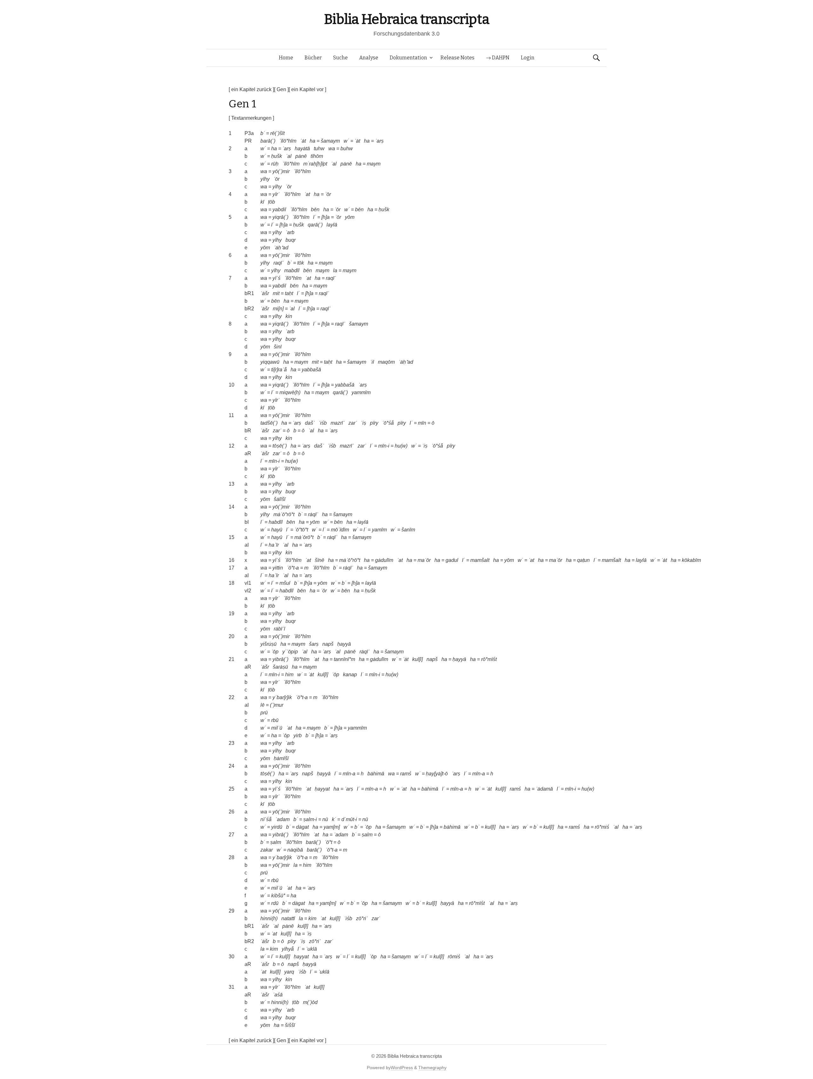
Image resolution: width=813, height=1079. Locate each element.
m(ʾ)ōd (310, 1002)
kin (289, 316)
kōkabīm (691, 560)
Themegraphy (432, 1067)
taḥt (289, 293)
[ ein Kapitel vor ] (307, 89)
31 (231, 987)
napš (327, 644)
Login (527, 58)
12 (231, 445)
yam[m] (332, 827)
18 (231, 583)
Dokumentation (408, 58)
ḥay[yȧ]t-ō (437, 773)
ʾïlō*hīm (287, 141)
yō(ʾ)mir (281, 171)
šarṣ (314, 644)
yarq (289, 971)
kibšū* (278, 895)
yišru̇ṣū (268, 644)
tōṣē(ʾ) (279, 445)
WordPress (402, 1067)
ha (312, 141)
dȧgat (302, 827)
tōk (300, 263)
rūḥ (275, 163)
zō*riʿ (362, 918)
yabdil (279, 209)
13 (231, 484)
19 (231, 613)
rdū (275, 903)
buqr (291, 240)
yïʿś (276, 278)
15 (231, 537)
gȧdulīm (384, 560)
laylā (331, 224)
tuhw (319, 148)
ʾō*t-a (293, 567)
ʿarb (290, 232)
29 (231, 911)
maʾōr (424, 560)
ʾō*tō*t (301, 529)
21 (231, 659)
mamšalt (479, 560)
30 (231, 956)
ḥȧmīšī (281, 758)
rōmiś (454, 956)
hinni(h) (269, 918)
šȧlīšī (280, 499)
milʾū (276, 728)
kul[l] (417, 659)
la (335, 270)
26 (231, 811)
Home (286, 58)
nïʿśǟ (266, 819)
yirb (297, 735)
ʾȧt (303, 141)
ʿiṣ (363, 423)
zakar (266, 850)
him (289, 674)
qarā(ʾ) (315, 224)
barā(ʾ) (267, 141)
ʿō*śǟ (388, 423)
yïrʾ (275, 194)
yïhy (265, 179)
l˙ (314, 217)
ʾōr (276, 179)
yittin (277, 567)
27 (231, 834)
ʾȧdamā (544, 789)
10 (231, 385)
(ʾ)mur (276, 705)
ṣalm (367, 834)
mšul (284, 583)
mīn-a (349, 773)
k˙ (334, 819)
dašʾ (310, 423)
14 (231, 506)
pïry (374, 423)
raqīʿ (278, 263)
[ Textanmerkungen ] (251, 118)
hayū (276, 529)
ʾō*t (328, 842)
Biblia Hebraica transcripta (406, 19)
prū (264, 712)
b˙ (262, 133)
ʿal (289, 156)
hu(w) (401, 445)
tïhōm (317, 156)
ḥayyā (344, 644)
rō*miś (602, 827)
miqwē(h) (289, 392)
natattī (288, 918)
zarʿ (352, 423)
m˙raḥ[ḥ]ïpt (315, 163)
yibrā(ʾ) (280, 659)
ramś (405, 773)
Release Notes (457, 58)
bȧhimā (375, 773)
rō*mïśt (489, 659)
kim (312, 918)
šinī (278, 346)
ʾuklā (311, 949)
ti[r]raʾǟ (279, 369)
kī (262, 202)
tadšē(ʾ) (269, 423)
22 (231, 697)
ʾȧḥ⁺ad (281, 247)
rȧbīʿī (279, 628)
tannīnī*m (344, 659)
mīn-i (383, 445)
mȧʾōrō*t (303, 537)
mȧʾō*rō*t (283, 514)
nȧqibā (295, 850)
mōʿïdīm (340, 529)
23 (231, 743)
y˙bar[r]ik (282, 697)
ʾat (307, 194)
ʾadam (282, 819)
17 (231, 567)
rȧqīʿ (313, 514)
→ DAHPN (497, 58)
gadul (452, 560)
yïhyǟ (288, 949)
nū (325, 819)
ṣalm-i (310, 819)
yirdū (276, 827)
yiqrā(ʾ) (280, 217)
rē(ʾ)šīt (277, 133)
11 (231, 415)
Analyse (368, 58)
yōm (349, 217)
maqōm (386, 362)
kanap (350, 674)
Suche (340, 58)
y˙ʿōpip (290, 651)
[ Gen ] (281, 89)
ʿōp (275, 651)
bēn (315, 209)
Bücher (313, 58)
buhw (346, 148)
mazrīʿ (338, 423)
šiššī (290, 1025)
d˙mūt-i (349, 819)
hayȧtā (302, 148)
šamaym (330, 141)
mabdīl (291, 270)
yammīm (361, 392)
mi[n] (278, 308)
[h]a (325, 217)
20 (231, 636)
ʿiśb (323, 423)
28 (231, 857)
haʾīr (274, 545)
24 (231, 766)
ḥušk (276, 156)
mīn (422, 423)
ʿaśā (278, 994)
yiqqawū (269, 362)
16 (231, 560)
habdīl (276, 522)
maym (373, 163)
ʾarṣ (379, 141)
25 (231, 789)
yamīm (379, 529)
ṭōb (271, 202)
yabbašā (311, 369)
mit (276, 293)
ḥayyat (322, 789)
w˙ (346, 141)
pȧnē (301, 156)
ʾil (372, 362)
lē (262, 705)
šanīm (408, 529)
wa (331, 148)
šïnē (319, 560)
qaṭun (583, 560)
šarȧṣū (280, 667)
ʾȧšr (264, 293)
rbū (275, 720)
